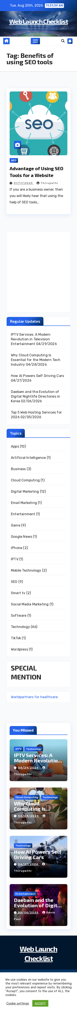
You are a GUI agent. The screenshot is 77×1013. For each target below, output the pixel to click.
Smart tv (18, 593)
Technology (20, 627)
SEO (13, 160)
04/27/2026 (28, 864)
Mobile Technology (26, 570)
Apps (15, 446)
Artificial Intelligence (28, 458)
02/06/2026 (28, 912)
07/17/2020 (24, 183)
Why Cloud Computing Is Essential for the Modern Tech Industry (35, 360)
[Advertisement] (38, 272)
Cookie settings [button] (17, 1003)
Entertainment (23, 514)
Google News (21, 537)
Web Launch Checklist (38, 21)
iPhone (16, 548)
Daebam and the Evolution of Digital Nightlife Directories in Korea (35, 396)
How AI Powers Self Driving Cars (37, 376)
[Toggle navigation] (35, 41)
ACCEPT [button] (40, 1003)
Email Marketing (24, 503)
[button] (63, 41)
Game (15, 525)
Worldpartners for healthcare (34, 697)
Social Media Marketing (30, 604)
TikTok (16, 638)
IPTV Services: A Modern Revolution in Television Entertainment (31, 339)
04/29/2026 (28, 767)
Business (18, 469)
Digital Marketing (25, 491)
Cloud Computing (25, 480)
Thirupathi (49, 183)
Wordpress (19, 649)
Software (19, 616)
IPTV (14, 559)
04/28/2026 (29, 816)
